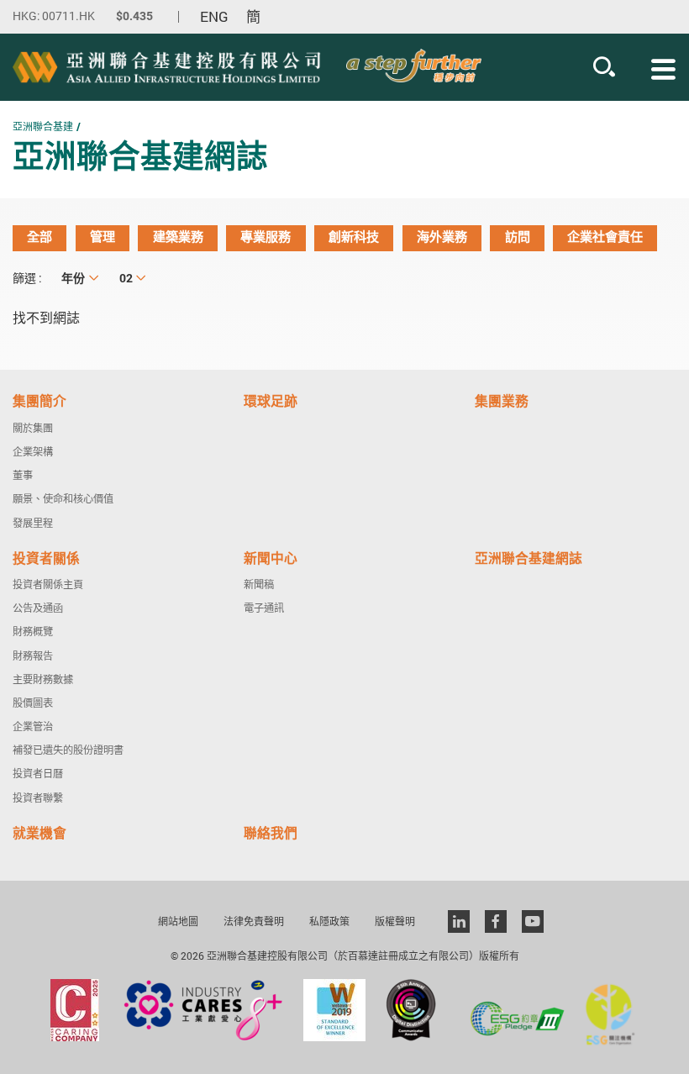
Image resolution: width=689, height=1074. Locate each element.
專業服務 (265, 237)
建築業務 (178, 237)
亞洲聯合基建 (43, 126)
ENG (214, 17)
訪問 (517, 237)
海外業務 (442, 237)
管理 (102, 237)
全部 (39, 237)
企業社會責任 (605, 237)
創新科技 (354, 237)
